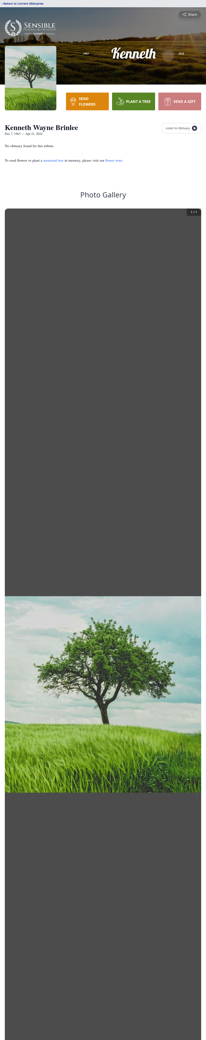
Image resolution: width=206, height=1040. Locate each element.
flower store (113, 160)
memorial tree (53, 160)
